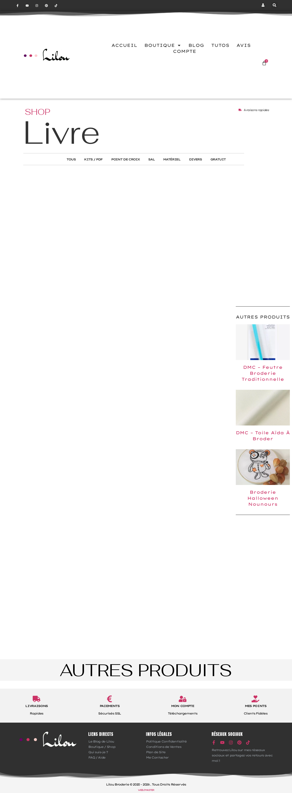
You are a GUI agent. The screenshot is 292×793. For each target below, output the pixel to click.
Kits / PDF (93, 159)
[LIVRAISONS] (36, 699)
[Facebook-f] (17, 5)
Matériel (171, 159)
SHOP (37, 111)
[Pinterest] (46, 5)
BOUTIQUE (159, 45)
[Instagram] (37, 5)
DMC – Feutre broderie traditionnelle (263, 373)
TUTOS (220, 45)
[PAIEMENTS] (109, 699)
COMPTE (184, 51)
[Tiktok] (56, 5)
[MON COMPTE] (182, 699)
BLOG (196, 45)
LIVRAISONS (36, 706)
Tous (71, 159)
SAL (151, 159)
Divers (195, 159)
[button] (274, 5)
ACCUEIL (124, 45)
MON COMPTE (182, 706)
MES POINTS (255, 706)
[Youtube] (27, 5)
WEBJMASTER (146, 790)
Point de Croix (125, 159)
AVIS (243, 45)
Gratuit (218, 159)
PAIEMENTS (109, 706)
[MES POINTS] (255, 699)
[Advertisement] (263, 234)
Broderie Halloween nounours (262, 498)
